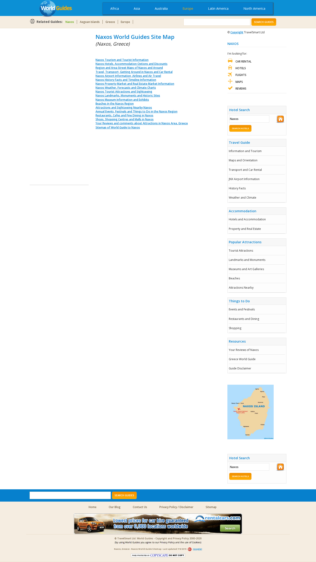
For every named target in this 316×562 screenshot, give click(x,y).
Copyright (236, 32)
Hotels (240, 68)
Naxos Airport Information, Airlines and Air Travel (128, 76)
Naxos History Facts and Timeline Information (126, 80)
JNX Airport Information (244, 179)
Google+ (197, 548)
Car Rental (243, 61)
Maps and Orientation (243, 160)
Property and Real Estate (245, 229)
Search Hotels (240, 128)
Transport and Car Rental (245, 170)
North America (254, 8)
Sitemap (211, 507)
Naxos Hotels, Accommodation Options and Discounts (131, 64)
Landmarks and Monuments (247, 260)
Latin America (218, 8)
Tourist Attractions (241, 251)
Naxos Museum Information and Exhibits (122, 100)
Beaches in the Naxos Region (115, 104)
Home (92, 507)
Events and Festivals (242, 309)
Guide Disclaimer (240, 368)
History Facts (237, 188)
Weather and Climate (242, 198)
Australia (161, 8)
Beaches (234, 278)
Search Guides (264, 22)
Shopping (235, 328)
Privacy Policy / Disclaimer (176, 507)
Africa (114, 8)
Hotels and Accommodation (247, 219)
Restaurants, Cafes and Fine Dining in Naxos (124, 115)
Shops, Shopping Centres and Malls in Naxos (125, 119)
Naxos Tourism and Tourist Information (122, 60)
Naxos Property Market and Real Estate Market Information (135, 84)
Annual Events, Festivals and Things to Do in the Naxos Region (136, 111)
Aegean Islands (90, 22)
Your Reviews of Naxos (244, 350)
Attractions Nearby (241, 288)
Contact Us (140, 507)
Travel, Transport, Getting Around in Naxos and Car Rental (134, 72)
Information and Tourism (245, 151)
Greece (110, 22)
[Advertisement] (48, 102)
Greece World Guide (242, 359)
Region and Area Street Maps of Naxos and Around (129, 68)
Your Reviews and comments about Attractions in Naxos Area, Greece (142, 123)
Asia (137, 8)
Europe (188, 8)
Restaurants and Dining (244, 319)
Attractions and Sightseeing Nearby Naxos (124, 107)
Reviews (240, 89)
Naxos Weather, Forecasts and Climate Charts (126, 88)
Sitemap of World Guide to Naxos (118, 127)
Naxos (69, 22)
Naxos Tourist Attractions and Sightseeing (124, 92)
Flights (240, 75)
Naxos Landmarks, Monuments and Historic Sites (128, 95)
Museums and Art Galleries (246, 269)
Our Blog (115, 507)
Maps (239, 82)
